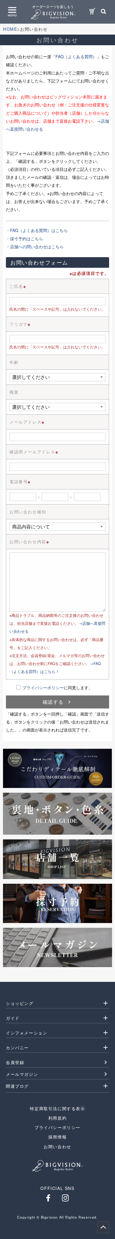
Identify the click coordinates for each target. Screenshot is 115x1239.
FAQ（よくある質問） (76, 56)
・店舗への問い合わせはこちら (35, 246)
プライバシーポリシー (43, 687)
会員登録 (15, 1062)
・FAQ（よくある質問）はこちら (37, 230)
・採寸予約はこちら (24, 238)
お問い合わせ (57, 1146)
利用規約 (57, 1118)
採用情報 (57, 1137)
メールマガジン (22, 1074)
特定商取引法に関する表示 (57, 1108)
